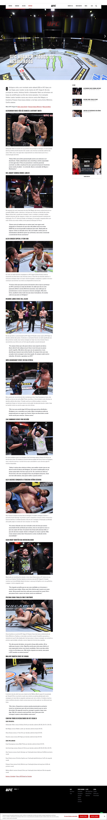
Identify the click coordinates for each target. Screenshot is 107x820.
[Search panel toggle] (96, 6)
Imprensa (88, 795)
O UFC (87, 789)
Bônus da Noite (47, 107)
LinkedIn (80, 801)
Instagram (80, 793)
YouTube (80, 795)
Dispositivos (88, 793)
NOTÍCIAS (30, 6)
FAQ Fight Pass (89, 791)
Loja (71, 793)
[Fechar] (104, 816)
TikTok (79, 797)
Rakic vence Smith (22, 107)
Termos (95, 791)
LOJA (92, 6)
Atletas (23, 6)
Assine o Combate (10, 776)
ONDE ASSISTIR (79, 6)
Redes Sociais (81, 789)
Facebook (80, 791)
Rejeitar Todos (83, 816)
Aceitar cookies (94, 816)
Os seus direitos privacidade (70, 816)
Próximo (104, 36)
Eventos (10, 6)
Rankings (17, 6)
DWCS (86, 6)
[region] (53, 816)
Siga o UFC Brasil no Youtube (24, 776)
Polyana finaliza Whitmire (35, 107)
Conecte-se (70, 6)
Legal (94, 789)
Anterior (2, 36)
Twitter (79, 799)
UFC (71, 789)
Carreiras (72, 791)
